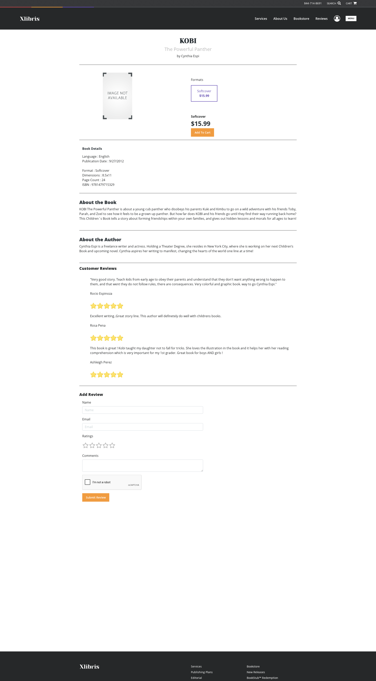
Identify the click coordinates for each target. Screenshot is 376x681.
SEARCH (332, 3)
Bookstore (301, 18)
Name (86, 402)
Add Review (91, 394)
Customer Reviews (98, 268)
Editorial (196, 678)
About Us (280, 18)
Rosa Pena (98, 325)
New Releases (256, 672)
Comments (90, 455)
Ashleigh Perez (101, 362)
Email (86, 419)
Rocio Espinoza (101, 293)
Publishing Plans (202, 672)
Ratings (87, 436)
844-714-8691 (313, 3)
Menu (351, 18)
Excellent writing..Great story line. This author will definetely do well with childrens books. (155, 316)
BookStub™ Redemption (262, 678)
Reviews (321, 18)
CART (349, 3)
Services (261, 18)
